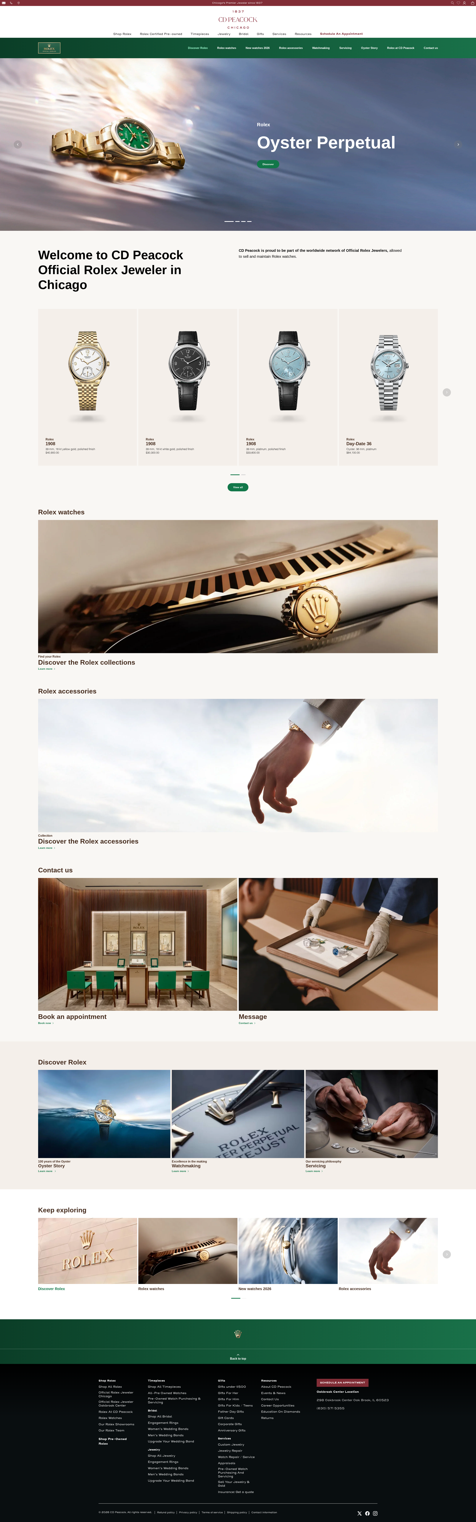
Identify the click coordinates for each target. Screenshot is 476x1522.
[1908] (88, 376)
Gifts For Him (228, 1399)
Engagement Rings (163, 1423)
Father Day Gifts (231, 1412)
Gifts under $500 (232, 1387)
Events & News (273, 1393)
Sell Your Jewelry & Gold (234, 1484)
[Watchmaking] (238, 1114)
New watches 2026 (258, 47)
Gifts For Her (228, 1393)
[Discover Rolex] (87, 1251)
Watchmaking (321, 47)
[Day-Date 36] (388, 376)
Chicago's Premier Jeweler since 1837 (237, 2)
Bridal (243, 34)
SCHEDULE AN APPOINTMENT (342, 1382)
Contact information (264, 1512)
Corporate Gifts (230, 1424)
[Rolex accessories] (388, 1251)
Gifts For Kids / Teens (235, 1405)
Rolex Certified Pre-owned (161, 34)
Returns (267, 1418)
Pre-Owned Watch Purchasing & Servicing (174, 1400)
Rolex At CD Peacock (116, 1412)
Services (279, 34)
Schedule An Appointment (341, 34)
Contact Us (270, 1399)
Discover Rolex (198, 47)
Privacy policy (188, 1512)
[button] (453, 3)
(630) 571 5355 (331, 1408)
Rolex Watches (110, 1418)
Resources (303, 34)
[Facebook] (367, 1513)
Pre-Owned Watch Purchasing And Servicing (233, 1472)
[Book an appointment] (137, 944)
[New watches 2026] (288, 1251)
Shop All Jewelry (161, 1456)
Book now (44, 1023)
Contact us (431, 47)
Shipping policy (237, 1512)
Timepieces (200, 34)
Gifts (260, 34)
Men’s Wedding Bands (166, 1435)
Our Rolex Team (111, 1430)
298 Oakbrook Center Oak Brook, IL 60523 (353, 1400)
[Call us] (11, 3)
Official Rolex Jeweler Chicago (116, 1394)
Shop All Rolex (110, 1387)
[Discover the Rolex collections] (238, 586)
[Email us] (4, 3)
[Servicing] (372, 1114)
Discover (268, 164)
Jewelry (224, 34)
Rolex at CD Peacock (400, 47)
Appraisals (226, 1463)
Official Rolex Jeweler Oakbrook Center (116, 1403)
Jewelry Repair (230, 1451)
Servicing (345, 47)
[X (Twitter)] (359, 1513)
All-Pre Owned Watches (167, 1393)
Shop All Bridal (160, 1416)
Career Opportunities (278, 1405)
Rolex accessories (291, 47)
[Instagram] (375, 1513)
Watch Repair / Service (236, 1457)
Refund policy (166, 1512)
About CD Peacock (276, 1387)
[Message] (338, 944)
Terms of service (212, 1512)
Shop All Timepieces (164, 1387)
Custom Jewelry (231, 1444)
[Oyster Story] (104, 1114)
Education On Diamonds (280, 1412)
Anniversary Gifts (232, 1430)
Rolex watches (226, 47)
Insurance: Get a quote (236, 1492)
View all (238, 487)
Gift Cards (226, 1418)
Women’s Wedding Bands (168, 1429)
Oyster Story (369, 47)
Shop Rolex (122, 34)
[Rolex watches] (187, 1251)
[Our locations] (18, 3)
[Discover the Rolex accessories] (238, 765)
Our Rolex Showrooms (116, 1424)
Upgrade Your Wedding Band (171, 1441)
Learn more (45, 668)
